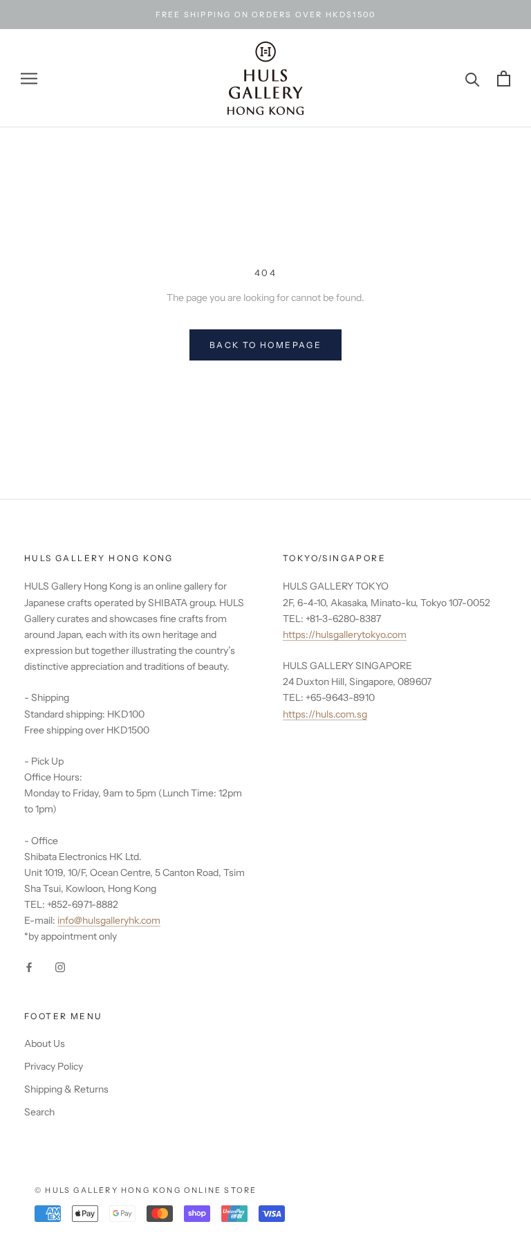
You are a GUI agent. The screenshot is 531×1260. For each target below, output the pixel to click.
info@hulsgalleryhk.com (108, 920)
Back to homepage (265, 345)
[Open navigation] (29, 78)
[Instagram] (60, 967)
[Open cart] (503, 78)
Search (39, 1112)
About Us (44, 1043)
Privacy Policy (53, 1066)
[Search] (472, 78)
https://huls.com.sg (325, 714)
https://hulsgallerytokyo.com (345, 634)
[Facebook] (29, 967)
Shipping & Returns (66, 1089)
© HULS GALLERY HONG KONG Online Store (146, 1190)
